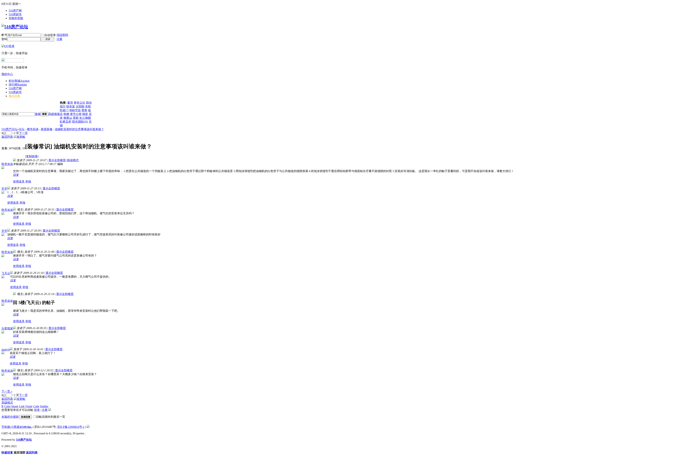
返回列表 (7, 136)
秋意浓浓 (7, 164)
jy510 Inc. (26, 426)
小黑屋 (15, 426)
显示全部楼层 (57, 160)
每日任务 (14, 95)
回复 (16, 174)
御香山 (67, 117)
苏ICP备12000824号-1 (70, 426)
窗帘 (70, 102)
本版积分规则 (10, 416)
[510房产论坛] (14, 26)
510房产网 (15, 10)
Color (7, 406)
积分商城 (19, 80)
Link (22, 406)
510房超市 (15, 14)
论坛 (22, 129)
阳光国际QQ (80, 121)
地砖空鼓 (75, 110)
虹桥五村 (65, 121)
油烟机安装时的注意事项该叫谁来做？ (79, 129)
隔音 (85, 114)
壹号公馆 (76, 114)
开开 (4, 188)
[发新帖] (19, 136)
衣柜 (88, 106)
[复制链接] (31, 156)
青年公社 (79, 102)
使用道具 (19, 181)
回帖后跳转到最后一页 (50, 416)
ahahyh (5, 349)
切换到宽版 (16, 18)
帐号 (4, 34)
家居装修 (46, 129)
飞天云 (5, 273)
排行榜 (18, 84)
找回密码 (62, 34)
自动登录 (50, 35)
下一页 (23, 132)
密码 (4, 39)
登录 (37, 409)
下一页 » (6, 391)
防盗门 (64, 110)
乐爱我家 (7, 328)
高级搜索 (54, 114)
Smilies (44, 406)
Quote (28, 406)
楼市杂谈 (32, 129)
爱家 (84, 110)
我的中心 (7, 74)
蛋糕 (76, 117)
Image (14, 406)
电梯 (66, 114)
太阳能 (80, 106)
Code (36, 406)
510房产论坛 (9, 129)
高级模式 (7, 402)
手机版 (5, 426)
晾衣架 (70, 106)
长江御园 (85, 117)
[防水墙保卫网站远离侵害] (88, 426)
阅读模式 (73, 160)
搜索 (38, 114)
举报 (28, 181)
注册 (59, 39)
